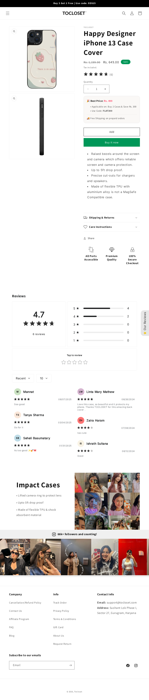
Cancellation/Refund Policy (25, 602)
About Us (58, 635)
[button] (8, 13)
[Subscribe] (70, 665)
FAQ (11, 627)
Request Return (62, 643)
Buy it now (112, 142)
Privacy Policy (61, 610)
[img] (96, 74)
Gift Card (58, 627)
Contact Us (15, 610)
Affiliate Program (19, 619)
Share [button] (91, 238)
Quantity (88, 81)
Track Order (60, 602)
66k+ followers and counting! (77, 534)
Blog (11, 635)
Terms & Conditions (64, 619)
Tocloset (78, 691)
